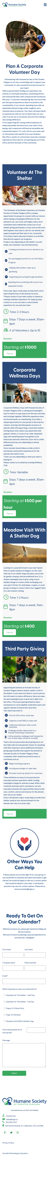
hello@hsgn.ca (12, 1119)
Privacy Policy (8, 1143)
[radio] (25, 995)
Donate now (11, 1116)
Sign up (10, 353)
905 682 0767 (11, 1122)
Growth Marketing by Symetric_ (15, 1153)
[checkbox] (24, 1008)
